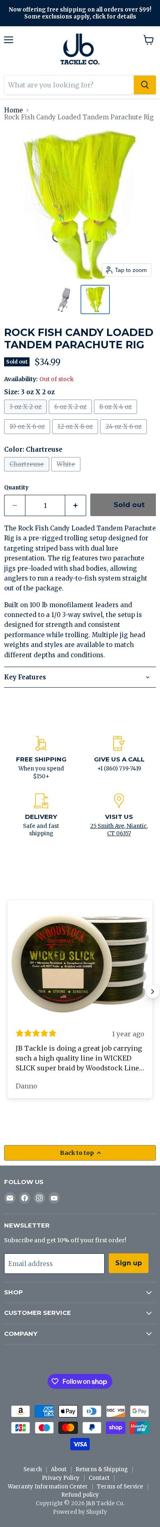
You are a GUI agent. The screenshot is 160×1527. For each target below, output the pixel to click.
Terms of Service (120, 1486)
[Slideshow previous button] (7, 991)
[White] (66, 473)
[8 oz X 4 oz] (116, 416)
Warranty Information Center (48, 1486)
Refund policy (80, 1494)
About (58, 1469)
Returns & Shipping (101, 1469)
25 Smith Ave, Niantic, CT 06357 (119, 830)
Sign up (128, 1263)
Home (13, 110)
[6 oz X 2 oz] (71, 416)
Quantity (16, 488)
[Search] (145, 84)
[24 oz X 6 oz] (124, 436)
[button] (65, 299)
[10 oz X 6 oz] (28, 436)
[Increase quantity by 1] (75, 505)
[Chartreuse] (27, 473)
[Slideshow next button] (152, 991)
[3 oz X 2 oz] (26, 416)
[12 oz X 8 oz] (76, 436)
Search (32, 1469)
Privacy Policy (61, 1477)
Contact (99, 1477)
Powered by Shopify (80, 1512)
